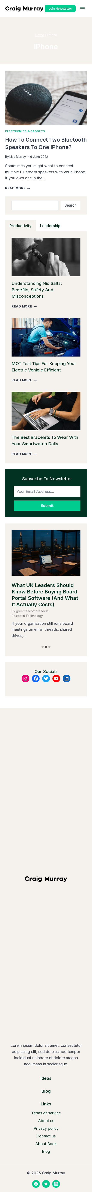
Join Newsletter (60, 8)
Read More (17, 188)
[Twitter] (46, 1184)
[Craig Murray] (24, 8)
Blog (46, 1151)
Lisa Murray (17, 156)
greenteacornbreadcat (32, 611)
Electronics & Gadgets (25, 131)
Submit (47, 505)
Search (70, 205)
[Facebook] (36, 1184)
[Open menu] (82, 8)
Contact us (46, 1136)
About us (46, 1120)
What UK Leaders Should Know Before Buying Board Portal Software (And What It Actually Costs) (45, 595)
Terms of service (46, 1113)
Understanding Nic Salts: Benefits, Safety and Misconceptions (37, 290)
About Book (46, 1143)
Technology (34, 616)
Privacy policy (46, 1128)
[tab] (20, 225)
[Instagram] (56, 1184)
